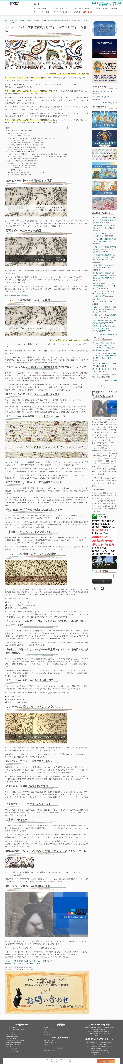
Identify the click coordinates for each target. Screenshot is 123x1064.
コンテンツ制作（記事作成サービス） (15, 1049)
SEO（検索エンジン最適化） (12, 1036)
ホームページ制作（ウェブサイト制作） (48, 8)
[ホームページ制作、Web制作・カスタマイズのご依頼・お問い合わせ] (47, 992)
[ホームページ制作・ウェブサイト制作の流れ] (104, 188)
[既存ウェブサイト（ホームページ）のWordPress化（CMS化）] (104, 170)
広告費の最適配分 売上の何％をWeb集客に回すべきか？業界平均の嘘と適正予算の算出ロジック (104, 275)
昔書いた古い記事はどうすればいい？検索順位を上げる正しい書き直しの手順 (104, 285)
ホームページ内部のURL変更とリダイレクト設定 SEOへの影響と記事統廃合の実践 (104, 220)
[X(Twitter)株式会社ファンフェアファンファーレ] (35, 3)
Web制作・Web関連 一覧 (108, 334)
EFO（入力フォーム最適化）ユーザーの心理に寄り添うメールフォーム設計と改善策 (104, 293)
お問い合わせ (88, 12)
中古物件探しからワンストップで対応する (24, 149)
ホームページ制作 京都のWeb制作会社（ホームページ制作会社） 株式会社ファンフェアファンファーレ (29, 962)
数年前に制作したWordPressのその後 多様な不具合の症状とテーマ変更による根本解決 (104, 328)
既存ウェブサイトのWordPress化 (13, 1042)
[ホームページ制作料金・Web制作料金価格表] (104, 119)
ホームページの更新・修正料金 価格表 (15, 1030)
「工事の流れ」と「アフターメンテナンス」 (24, 168)
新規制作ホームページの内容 (17, 133)
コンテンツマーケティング (12, 1051)
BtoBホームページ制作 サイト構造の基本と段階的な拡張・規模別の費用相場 (104, 309)
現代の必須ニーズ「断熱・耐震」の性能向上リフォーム (28, 147)
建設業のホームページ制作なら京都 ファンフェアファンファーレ (29, 172)
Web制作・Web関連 (110, 8)
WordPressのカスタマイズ (12, 1038)
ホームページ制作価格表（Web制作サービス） (82, 8)
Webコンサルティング (62, 12)
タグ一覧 (99, 386)
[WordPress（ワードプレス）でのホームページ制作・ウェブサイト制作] (104, 138)
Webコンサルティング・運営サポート (15, 1044)
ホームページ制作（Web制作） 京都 (19, 175)
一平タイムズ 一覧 (111, 380)
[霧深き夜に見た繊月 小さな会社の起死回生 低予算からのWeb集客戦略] (104, 48)
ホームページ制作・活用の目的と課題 (20, 130)
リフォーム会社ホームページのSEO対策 (21, 151)
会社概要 (77, 12)
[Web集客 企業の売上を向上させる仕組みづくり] (104, 28)
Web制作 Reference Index (50, 1050)
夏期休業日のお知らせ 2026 (102, 91)
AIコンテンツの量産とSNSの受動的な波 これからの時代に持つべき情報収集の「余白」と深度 (104, 355)
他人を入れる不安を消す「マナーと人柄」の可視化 (26, 140)
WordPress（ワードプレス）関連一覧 (53, 1048)
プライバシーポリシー (49, 1030)
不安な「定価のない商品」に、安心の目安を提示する (27, 145)
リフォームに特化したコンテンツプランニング (23, 161)
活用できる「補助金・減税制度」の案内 (23, 165)
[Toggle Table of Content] (65, 127)
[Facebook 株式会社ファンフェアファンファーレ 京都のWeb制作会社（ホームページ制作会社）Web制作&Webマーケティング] (40, 3)
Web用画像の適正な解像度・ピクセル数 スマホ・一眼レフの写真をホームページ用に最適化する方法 (104, 257)
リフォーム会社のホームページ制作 (19, 135)
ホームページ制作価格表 (11, 1027)
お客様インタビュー (17, 170)
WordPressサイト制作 (41, 12)
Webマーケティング (10, 1034)
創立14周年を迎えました (101, 97)
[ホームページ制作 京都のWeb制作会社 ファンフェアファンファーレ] (14, 3)
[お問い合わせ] (104, 562)
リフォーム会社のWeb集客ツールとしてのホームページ (28, 142)
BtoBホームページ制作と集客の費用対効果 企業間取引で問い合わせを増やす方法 (104, 249)
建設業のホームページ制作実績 (16, 295)
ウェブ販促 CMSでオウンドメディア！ (15, 1040)
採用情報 (46, 1032)
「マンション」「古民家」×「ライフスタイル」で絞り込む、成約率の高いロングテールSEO (39, 154)
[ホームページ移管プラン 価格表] (104, 71)
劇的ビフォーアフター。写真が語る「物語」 (24, 163)
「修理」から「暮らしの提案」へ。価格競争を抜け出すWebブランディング (34, 138)
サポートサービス (10, 1047)
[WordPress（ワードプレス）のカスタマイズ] (104, 154)
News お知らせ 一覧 (110, 103)
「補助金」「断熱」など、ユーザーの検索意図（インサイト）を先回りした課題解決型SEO (38, 156)
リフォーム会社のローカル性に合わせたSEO (24, 158)
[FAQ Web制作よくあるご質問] (104, 203)
